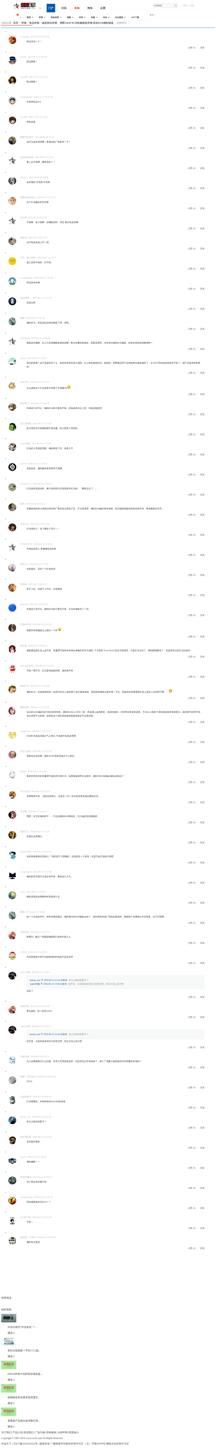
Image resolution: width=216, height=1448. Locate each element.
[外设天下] (24, 9)
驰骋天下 (24, 831)
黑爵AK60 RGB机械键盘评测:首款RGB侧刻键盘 (87, 23)
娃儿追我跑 (25, 423)
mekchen (24, 604)
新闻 (29, 17)
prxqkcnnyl (25, 731)
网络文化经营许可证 (117, 1443)
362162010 (25, 791)
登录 (185, 5)
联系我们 (29, 1432)
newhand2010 (26, 97)
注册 (192, 5)
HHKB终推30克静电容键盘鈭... (25, 1374)
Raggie (23, 771)
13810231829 (26, 544)
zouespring (25, 338)
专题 (93, 17)
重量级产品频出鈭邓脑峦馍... (24, 1420)
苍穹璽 (23, 811)
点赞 (190, 48)
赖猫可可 (24, 686)
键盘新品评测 (49, 23)
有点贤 (23, 217)
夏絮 (22, 318)
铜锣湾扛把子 (27, 137)
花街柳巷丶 (25, 298)
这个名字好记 (27, 666)
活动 (105, 17)
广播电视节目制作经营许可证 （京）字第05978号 (77, 1443)
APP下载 (135, 17)
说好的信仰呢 (27, 157)
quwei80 (24, 77)
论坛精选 (119, 17)
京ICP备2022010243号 (25, 1443)
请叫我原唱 (25, 1137)
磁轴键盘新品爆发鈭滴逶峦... (24, 1397)
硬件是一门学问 (28, 1237)
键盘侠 (23, 237)
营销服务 (51, 1432)
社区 (63, 8)
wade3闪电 (25, 972)
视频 (69, 17)
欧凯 (22, 504)
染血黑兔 (24, 932)
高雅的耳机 (25, 624)
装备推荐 (55, 17)
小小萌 (23, 117)
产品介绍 (17, 1432)
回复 (202, 48)
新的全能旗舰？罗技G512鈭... (24, 1350)
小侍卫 (23, 952)
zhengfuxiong (26, 1197)
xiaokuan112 (25, 484)
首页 (15, 23)
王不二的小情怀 (28, 258)
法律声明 (62, 1432)
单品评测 (34, 23)
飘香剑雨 (24, 707)
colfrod (23, 464)
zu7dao (23, 57)
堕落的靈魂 (25, 1177)
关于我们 (6, 1432)
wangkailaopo (26, 278)
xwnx (22, 892)
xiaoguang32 (26, 872)
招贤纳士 (74, 1432)
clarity (23, 358)
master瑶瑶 (25, 443)
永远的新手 (25, 1097)
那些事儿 (24, 403)
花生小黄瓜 (25, 751)
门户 (50, 8)
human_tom (25, 1117)
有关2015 (24, 524)
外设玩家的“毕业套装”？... (22, 1327)
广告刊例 (40, 1432)
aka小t (23, 1157)
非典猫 (23, 584)
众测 (102, 8)
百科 (81, 17)
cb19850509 (25, 1217)
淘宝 (89, 8)
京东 (76, 8)
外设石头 (24, 382)
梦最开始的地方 (28, 197)
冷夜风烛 (24, 1056)
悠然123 (24, 564)
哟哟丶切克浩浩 (28, 1076)
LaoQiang (24, 37)
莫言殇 (23, 646)
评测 (41, 17)
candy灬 (24, 177)
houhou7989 (25, 852)
